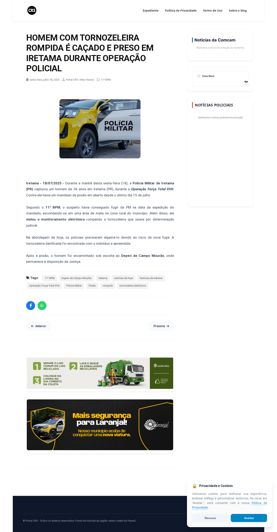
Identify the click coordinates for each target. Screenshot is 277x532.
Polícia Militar (74, 285)
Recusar (210, 518)
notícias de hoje (123, 278)
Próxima (159, 326)
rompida (108, 285)
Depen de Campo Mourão (76, 278)
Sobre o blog (238, 10)
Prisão (92, 285)
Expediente (150, 10)
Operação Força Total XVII (44, 285)
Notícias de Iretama (151, 278)
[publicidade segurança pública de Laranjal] (100, 424)
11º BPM (50, 278)
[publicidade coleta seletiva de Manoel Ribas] (100, 373)
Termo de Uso (212, 10)
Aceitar (249, 518)
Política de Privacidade (180, 10)
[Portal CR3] (32, 10)
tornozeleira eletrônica (133, 285)
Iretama (103, 278)
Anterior (40, 326)
